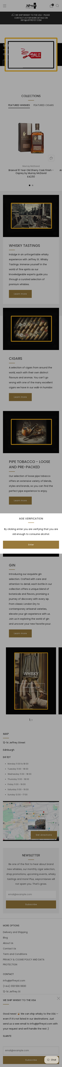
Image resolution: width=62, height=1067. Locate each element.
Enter (31, 544)
